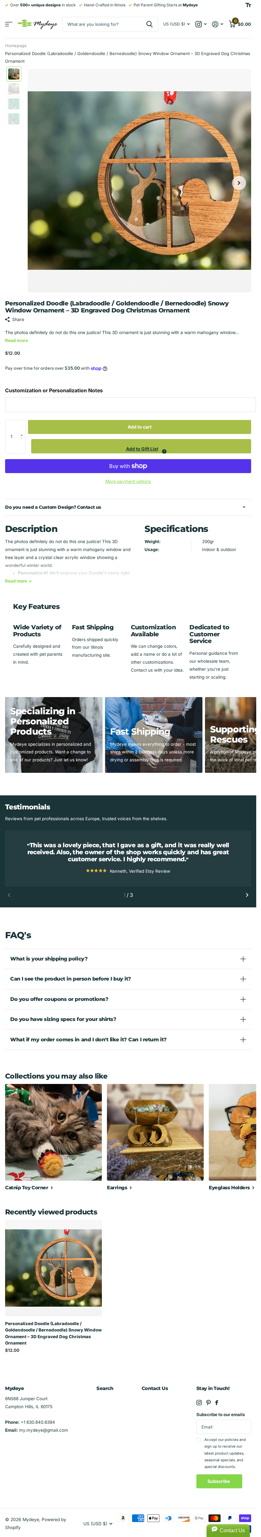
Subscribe (219, 1481)
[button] (23, 427)
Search (104, 1388)
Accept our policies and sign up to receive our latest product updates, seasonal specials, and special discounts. (225, 1453)
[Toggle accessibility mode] (248, 5)
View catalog (8, 24)
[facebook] (216, 1402)
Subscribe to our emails (220, 1414)
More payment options (128, 481)
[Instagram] (199, 1402)
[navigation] (13, 73)
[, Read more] (201, 24)
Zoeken (149, 24)
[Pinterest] (208, 1402)
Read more (16, 340)
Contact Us (155, 1388)
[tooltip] (164, 451)
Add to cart (140, 427)
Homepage (16, 45)
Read (16, 580)
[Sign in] (217, 24)
